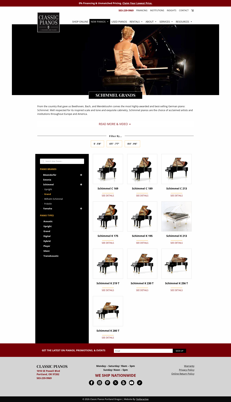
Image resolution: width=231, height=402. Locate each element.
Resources (182, 21)
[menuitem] (192, 10)
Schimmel (48, 184)
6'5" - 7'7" (114, 143)
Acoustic (48, 221)
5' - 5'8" (97, 143)
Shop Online (80, 21)
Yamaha (47, 208)
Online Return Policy (182, 373)
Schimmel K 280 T (108, 330)
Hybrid (47, 241)
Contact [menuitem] (184, 10)
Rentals (135, 21)
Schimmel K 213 (176, 236)
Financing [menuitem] (141, 10)
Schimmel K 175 (108, 236)
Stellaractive (142, 399)
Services (164, 21)
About (150, 21)
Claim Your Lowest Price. (137, 3)
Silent (46, 251)
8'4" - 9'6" (132, 143)
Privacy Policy (186, 369)
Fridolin (48, 203)
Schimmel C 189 (142, 188)
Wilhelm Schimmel (53, 198)
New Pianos (98, 21)
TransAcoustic (51, 255)
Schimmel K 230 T (142, 283)
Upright (48, 189)
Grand (47, 194)
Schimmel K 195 (142, 236)
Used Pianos (119, 21)
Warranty (189, 366)
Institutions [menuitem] (157, 10)
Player (46, 246)
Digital (47, 236)
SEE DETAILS (108, 195)
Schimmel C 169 (108, 188)
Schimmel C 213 (176, 188)
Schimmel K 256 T (176, 283)
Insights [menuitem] (171, 10)
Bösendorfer (49, 174)
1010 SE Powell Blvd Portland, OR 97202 (48, 372)
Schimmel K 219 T (108, 283)
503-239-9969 (44, 378)
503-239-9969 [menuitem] (126, 10)
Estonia (47, 179)
